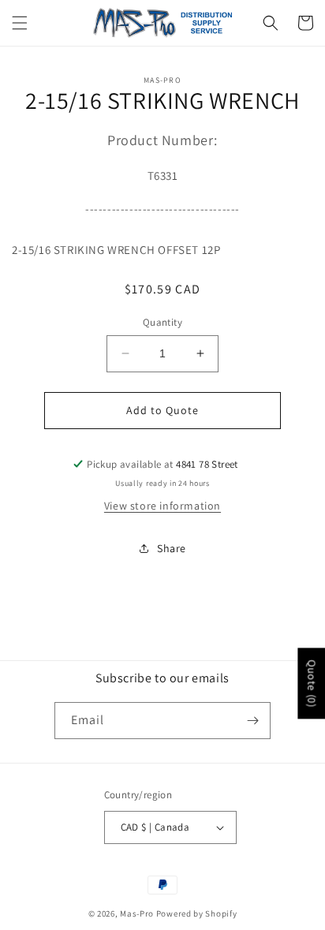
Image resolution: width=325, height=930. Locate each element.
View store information (162, 506)
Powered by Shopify (196, 913)
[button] (19, 23)
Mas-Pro (137, 913)
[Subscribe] (252, 720)
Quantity (162, 322)
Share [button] (171, 548)
